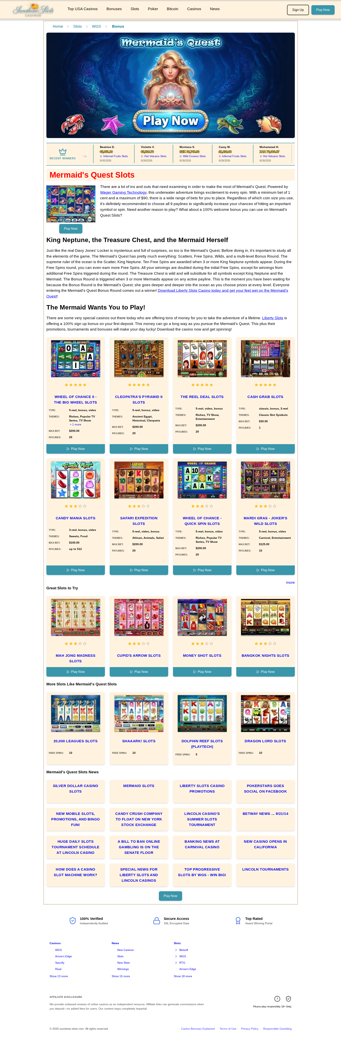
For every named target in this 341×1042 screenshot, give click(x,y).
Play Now (323, 10)
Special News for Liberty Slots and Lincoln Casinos (139, 874)
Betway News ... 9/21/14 (265, 814)
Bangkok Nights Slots (265, 656)
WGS (96, 26)
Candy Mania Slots (76, 518)
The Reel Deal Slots (202, 397)
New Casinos (125, 950)
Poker (153, 9)
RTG (182, 962)
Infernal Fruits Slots (105, 156)
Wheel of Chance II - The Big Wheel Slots (75, 399)
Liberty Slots (272, 318)
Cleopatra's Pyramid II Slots (139, 399)
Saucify (59, 962)
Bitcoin (172, 9)
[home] (33, 16)
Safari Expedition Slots (139, 521)
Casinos (194, 9)
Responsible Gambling (277, 1028)
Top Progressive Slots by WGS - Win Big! (202, 872)
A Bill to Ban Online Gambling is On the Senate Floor (139, 847)
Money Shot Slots (202, 656)
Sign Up (298, 10)
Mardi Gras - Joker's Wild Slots (265, 521)
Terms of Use (228, 1028)
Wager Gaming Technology (123, 192)
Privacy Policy (249, 1028)
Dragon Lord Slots (265, 741)
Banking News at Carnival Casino (202, 844)
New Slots (123, 962)
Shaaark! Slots (138, 741)
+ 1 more (75, 424)
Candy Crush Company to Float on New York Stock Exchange (139, 819)
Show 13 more (59, 976)
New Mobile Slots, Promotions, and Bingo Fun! (75, 819)
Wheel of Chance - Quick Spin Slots (202, 521)
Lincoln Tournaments (265, 869)
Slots (135, 9)
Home (58, 26)
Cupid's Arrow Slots (139, 656)
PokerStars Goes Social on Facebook (265, 788)
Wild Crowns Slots (184, 156)
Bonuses (114, 9)
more (290, 582)
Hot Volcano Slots (145, 156)
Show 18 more (183, 976)
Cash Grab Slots (265, 397)
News (215, 9)
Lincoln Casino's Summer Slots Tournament (202, 819)
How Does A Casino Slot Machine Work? (75, 872)
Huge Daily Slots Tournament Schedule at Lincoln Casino (76, 847)
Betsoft (183, 950)
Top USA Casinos (82, 9)
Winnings (123, 969)
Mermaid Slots (138, 786)
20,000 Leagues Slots (76, 741)
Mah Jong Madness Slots (75, 658)
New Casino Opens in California (265, 844)
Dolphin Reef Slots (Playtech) (202, 744)
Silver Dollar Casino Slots (75, 788)
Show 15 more (121, 976)
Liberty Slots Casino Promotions (202, 788)
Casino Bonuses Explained (198, 1028)
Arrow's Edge (63, 956)
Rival (58, 969)
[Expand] (176, 950)
